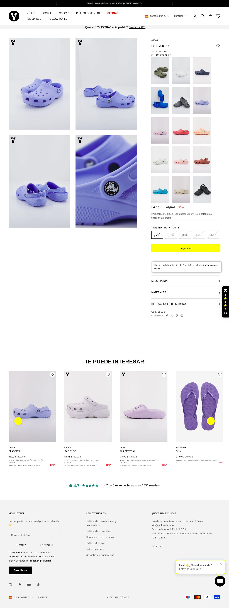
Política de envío (96, 542)
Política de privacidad (40, 561)
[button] (225, 302)
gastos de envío (188, 214)
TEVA (122, 448)
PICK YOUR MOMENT (88, 13)
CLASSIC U (15, 451)
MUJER (30, 13)
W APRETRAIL (128, 451)
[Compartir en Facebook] (166, 315)
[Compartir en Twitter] (171, 315)
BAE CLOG (70, 451)
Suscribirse (20, 570)
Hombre (48, 544)
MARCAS (64, 13)
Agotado (186, 248)
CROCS (154, 40)
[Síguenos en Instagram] (10, 585)
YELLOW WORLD (57, 19)
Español (179, 16)
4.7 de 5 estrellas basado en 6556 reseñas (132, 485)
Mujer (22, 544)
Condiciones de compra (100, 537)
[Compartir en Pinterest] (177, 315)
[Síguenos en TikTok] (38, 585)
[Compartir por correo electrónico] (182, 315)
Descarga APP (137, 27)
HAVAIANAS (181, 448)
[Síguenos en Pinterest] (19, 585)
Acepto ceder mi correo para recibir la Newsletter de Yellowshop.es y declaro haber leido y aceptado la (32, 556)
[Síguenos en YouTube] (29, 585)
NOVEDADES (33, 19)
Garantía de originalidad (100, 554)
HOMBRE (47, 13)
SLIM (179, 451)
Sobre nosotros (95, 549)
